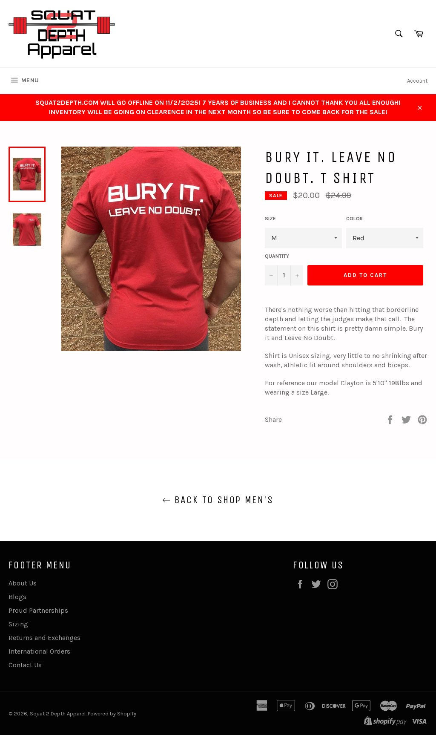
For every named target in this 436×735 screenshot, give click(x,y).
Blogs (17, 597)
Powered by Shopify (112, 713)
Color (354, 219)
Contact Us (25, 665)
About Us (23, 583)
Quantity (277, 256)
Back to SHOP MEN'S (222, 500)
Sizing (18, 624)
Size (270, 219)
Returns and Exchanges (44, 638)
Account (417, 81)
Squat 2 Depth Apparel (58, 713)
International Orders (39, 651)
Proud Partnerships (38, 610)
